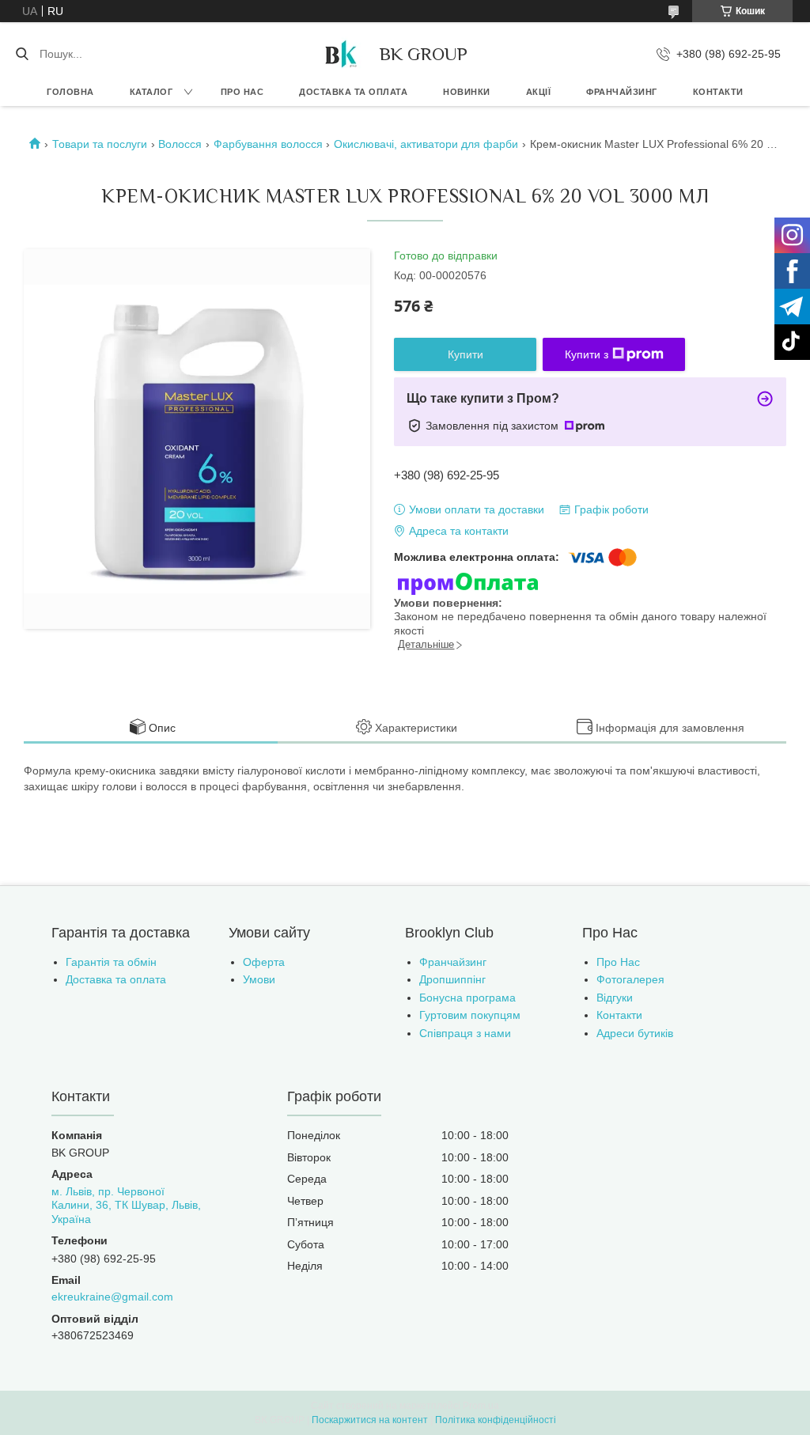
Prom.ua (481, 1405)
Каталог (151, 92)
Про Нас (618, 962)
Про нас (242, 92)
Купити (465, 354)
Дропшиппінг (452, 979)
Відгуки (614, 997)
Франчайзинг (621, 92)
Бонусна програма (467, 997)
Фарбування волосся (268, 144)
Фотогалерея (630, 979)
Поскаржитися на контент (370, 1420)
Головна (70, 92)
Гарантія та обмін (111, 962)
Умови (259, 979)
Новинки (466, 92)
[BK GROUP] (340, 54)
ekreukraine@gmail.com (112, 1296)
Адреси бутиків (634, 1033)
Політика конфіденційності (495, 1420)
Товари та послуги (99, 144)
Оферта (264, 962)
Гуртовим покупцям (469, 1015)
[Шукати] (22, 54)
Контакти (718, 92)
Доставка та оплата (353, 92)
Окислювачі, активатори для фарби (426, 144)
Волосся (180, 144)
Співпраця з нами (465, 1033)
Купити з (586, 354)
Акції (538, 92)
